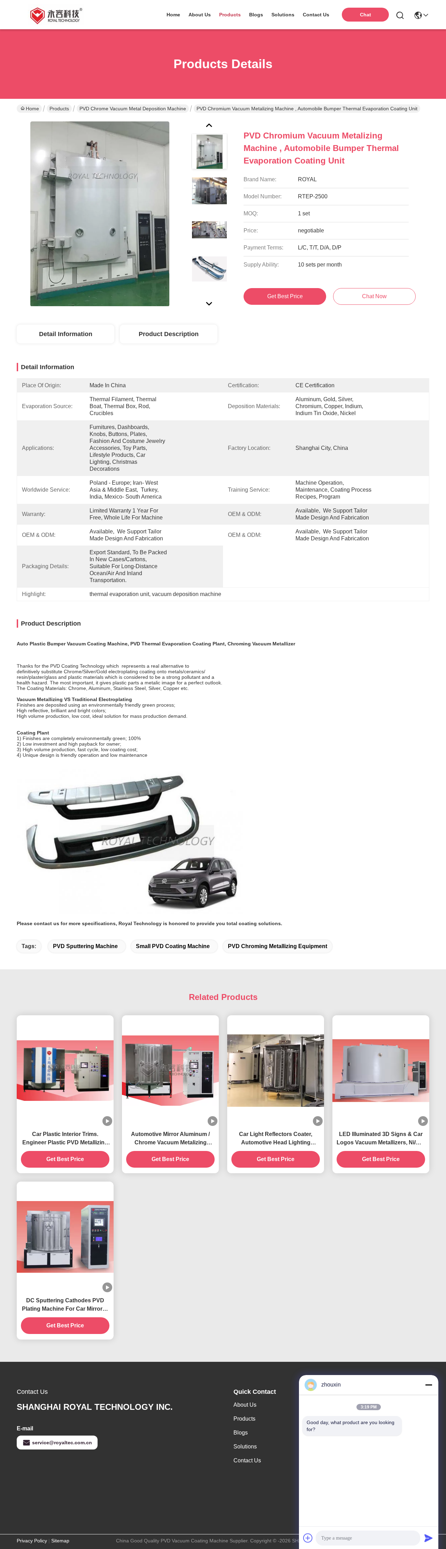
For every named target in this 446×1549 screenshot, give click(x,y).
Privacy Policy (32, 1540)
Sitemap (60, 1540)
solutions (282, 14)
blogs (256, 14)
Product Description (169, 334)
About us (244, 1405)
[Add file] (308, 1538)
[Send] (428, 1538)
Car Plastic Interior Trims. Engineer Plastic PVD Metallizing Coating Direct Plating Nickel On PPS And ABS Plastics (65, 1139)
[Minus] (428, 1385)
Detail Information (65, 334)
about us (200, 14)
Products (59, 108)
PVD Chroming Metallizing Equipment (277, 946)
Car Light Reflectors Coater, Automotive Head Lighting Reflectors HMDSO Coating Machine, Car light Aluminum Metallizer (276, 1139)
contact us (316, 14)
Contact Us (247, 1460)
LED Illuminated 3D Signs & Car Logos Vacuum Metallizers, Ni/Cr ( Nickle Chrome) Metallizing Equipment (381, 1139)
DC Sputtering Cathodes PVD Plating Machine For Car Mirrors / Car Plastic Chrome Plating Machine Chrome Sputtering (65, 1305)
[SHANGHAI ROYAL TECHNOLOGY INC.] (55, 14)
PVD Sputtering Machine (85, 946)
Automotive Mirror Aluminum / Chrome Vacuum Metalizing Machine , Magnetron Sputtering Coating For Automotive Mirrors (170, 1139)
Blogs (240, 1433)
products (230, 14)
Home (173, 14)
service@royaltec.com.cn (62, 1442)
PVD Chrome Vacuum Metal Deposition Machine (132, 108)
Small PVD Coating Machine (173, 946)
